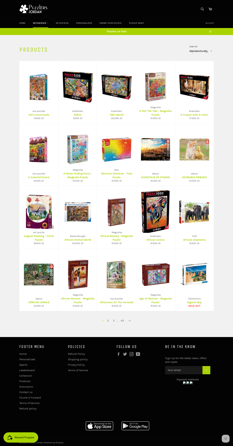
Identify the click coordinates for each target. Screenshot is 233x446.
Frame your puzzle (111, 23)
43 (122, 320)
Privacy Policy (76, 364)
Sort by (193, 46)
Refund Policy (76, 353)
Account (210, 23)
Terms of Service (29, 403)
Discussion (26, 386)
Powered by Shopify (53, 442)
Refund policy (27, 408)
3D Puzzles (62, 23)
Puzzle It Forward (30, 397)
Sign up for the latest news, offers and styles (186, 359)
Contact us (26, 392)
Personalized (84, 23)
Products (25, 381)
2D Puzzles (40, 23)
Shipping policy (78, 359)
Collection (25, 375)
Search (23, 364)
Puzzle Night (136, 23)
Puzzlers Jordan (35, 442)
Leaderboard (27, 370)
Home (22, 23)
